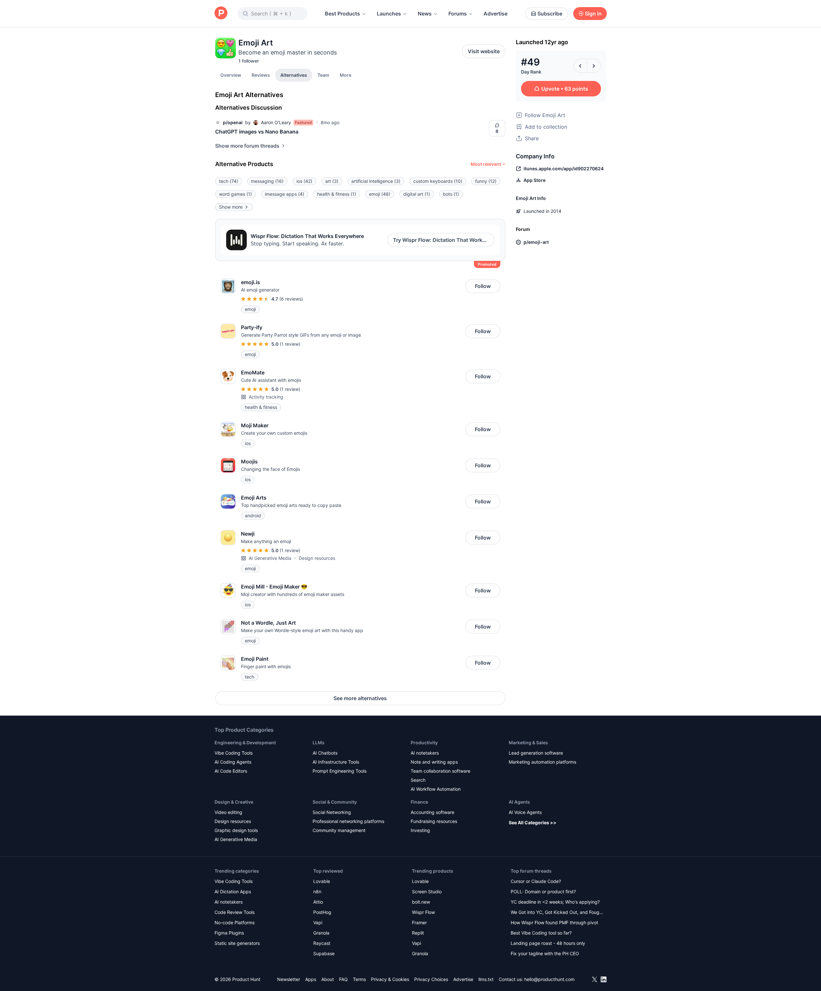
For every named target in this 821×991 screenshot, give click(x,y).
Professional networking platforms (348, 821)
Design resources (317, 558)
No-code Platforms (235, 922)
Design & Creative (234, 802)
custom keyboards (437, 181)
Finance (419, 802)
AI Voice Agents (525, 812)
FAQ (343, 979)
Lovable (321, 881)
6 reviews (291, 299)
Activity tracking (266, 397)
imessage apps (284, 194)
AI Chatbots (325, 753)
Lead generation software (536, 753)
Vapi (317, 922)
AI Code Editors (231, 771)
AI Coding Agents (233, 762)
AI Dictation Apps (233, 891)
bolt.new (421, 902)
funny (485, 181)
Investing (420, 830)
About (327, 979)
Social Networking (332, 812)
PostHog (322, 912)
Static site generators (237, 943)
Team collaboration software (440, 771)
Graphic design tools (236, 830)
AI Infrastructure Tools (336, 762)
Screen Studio (427, 891)
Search (418, 780)
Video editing (228, 812)
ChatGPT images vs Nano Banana (256, 131)
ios (304, 181)
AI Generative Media (270, 558)
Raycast (321, 943)
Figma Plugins (229, 933)
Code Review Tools (235, 912)
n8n (317, 891)
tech (228, 181)
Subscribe (549, 13)
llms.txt (486, 979)
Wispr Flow (423, 912)
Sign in (593, 13)
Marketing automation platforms (542, 762)
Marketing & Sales (528, 742)
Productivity (424, 742)
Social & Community (335, 802)
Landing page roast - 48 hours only (548, 943)
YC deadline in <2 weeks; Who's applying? (555, 902)
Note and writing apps (434, 762)
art (331, 181)
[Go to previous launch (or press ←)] (580, 65)
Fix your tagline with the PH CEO (545, 953)
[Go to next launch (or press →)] (593, 65)
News (425, 13)
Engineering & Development (245, 742)
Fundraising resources (434, 821)
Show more (231, 207)
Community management (339, 830)
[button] (345, 75)
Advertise (495, 13)
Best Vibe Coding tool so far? (541, 933)
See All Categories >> (532, 822)
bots (451, 194)
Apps (310, 979)
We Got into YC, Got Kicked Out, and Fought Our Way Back (557, 912)
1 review (290, 344)
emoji (379, 194)
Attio (318, 902)
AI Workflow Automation (436, 789)
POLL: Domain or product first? (543, 891)
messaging (267, 181)
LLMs (319, 742)
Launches (389, 13)
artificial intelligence (375, 181)
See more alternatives (360, 698)
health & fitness (336, 194)
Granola (321, 933)
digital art (416, 194)
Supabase (324, 953)
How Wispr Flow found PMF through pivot (554, 922)
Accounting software (432, 812)
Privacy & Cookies (390, 979)
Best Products (342, 13)
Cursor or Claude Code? (536, 881)
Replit (418, 933)
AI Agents (519, 802)
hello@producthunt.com (549, 979)
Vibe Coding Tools (234, 753)
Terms (359, 979)
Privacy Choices (431, 979)
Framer (419, 922)
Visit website (484, 51)
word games (235, 194)
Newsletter (288, 979)
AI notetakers (425, 753)
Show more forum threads (247, 146)
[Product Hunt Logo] (221, 13)
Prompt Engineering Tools (339, 771)
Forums (457, 13)
